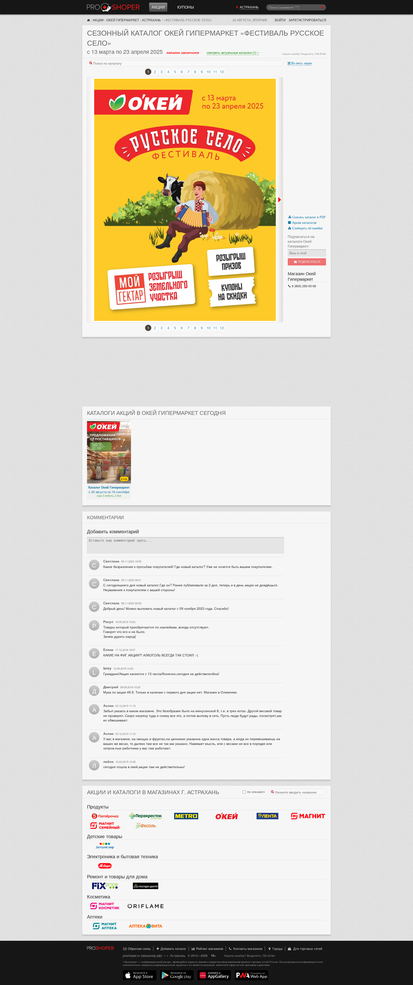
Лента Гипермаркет (267, 816)
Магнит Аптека (105, 926)
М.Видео (105, 866)
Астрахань (151, 20)
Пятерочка (105, 816)
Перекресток (145, 816)
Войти (280, 20)
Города (277, 948)
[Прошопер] (88, 20)
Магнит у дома (308, 816)
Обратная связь (139, 948)
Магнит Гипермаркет (105, 826)
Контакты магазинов (247, 948)
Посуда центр (145, 886)
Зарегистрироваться (307, 20)
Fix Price (105, 886)
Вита (145, 926)
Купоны (185, 7)
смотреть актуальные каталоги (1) (232, 52)
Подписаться (308, 261)
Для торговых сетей (306, 948)
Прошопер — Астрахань (113, 7)
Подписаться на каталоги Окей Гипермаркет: (301, 241)
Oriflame (145, 906)
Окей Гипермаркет (122, 20)
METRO (186, 816)
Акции (158, 7)
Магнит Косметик (105, 906)
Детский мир (105, 846)
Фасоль (145, 826)
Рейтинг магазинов (209, 948)
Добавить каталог (173, 948)
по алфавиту (255, 792)
